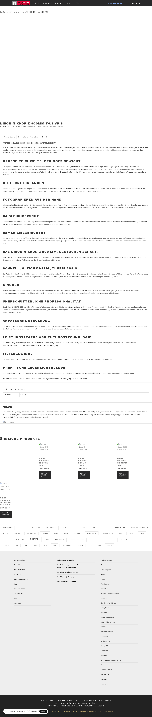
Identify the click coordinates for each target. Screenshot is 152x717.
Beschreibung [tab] (9, 137)
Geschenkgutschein (139, 528)
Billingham (51, 528)
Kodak (121, 533)
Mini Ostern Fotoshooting (66, 582)
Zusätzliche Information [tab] (28, 137)
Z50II (99, 545)
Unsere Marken (19, 570)
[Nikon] (8, 422)
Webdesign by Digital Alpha (97, 700)
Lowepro (131, 533)
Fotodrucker (105, 528)
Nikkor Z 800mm (50, 126)
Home (36, 3)
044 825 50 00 (115, 3)
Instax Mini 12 (91, 533)
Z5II (54, 545)
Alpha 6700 (21, 528)
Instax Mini (77, 533)
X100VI (45, 545)
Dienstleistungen (52, 3)
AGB (15, 598)
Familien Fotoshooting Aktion (68, 572)
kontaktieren (81, 378)
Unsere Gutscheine (21, 579)
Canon (64, 528)
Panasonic (59, 540)
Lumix (142, 533)
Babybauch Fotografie (65, 560)
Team (78, 3)
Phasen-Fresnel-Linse (30, 257)
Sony (124, 539)
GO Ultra (5, 533)
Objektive (15, 12)
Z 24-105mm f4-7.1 (67, 545)
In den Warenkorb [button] (44, 474)
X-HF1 (26, 545)
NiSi (47, 540)
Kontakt (17, 565)
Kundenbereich (19, 589)
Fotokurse (17, 574)
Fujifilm (120, 527)
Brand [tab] (44, 137)
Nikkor (20, 539)
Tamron (6, 545)
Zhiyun (109, 545)
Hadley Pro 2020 (31, 533)
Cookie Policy (18, 593)
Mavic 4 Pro (6, 540)
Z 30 (90, 545)
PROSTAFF (93, 540)
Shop (69, 3)
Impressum (18, 603)
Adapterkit (7, 528)
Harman (45, 533)
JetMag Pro (107, 533)
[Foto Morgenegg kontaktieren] (127, 3)
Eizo (93, 528)
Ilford (56, 533)
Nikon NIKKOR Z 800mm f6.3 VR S (31, 123)
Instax (66, 533)
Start (2, 12)
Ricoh (103, 540)
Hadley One (17, 533)
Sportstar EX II (138, 540)
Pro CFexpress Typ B (77, 540)
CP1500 (75, 528)
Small (113, 540)
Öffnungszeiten (19, 560)
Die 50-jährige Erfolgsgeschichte (69, 577)
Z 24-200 (80, 545)
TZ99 (17, 545)
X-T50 (35, 545)
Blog (15, 584)
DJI (84, 528)
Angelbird (35, 528)
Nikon (60, 126)
